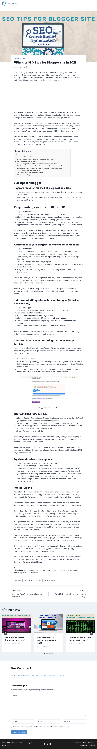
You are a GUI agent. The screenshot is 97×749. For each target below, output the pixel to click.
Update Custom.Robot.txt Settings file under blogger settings (41, 168)
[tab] (44, 653)
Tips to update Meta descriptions (31, 173)
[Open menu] (93, 3)
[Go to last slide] (5, 633)
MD (17, 67)
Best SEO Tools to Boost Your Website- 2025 (47, 640)
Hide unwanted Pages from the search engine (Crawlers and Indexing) (44, 166)
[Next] (91, 633)
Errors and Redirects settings (30, 170)
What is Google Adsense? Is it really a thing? (70, 594)
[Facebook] (44, 744)
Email (40, 721)
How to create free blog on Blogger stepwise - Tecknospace (43, 676)
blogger (18, 581)
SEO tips (38, 581)
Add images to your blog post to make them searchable (38, 164)
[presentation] (16, 623)
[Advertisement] (48, 98)
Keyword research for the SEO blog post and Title (36, 159)
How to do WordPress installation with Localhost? (26, 594)
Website (66, 721)
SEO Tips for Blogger (23, 157)
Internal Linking (25, 175)
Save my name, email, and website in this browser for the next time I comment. (41, 727)
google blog (27, 581)
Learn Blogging (19, 58)
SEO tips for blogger (50, 581)
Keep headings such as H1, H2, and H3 (30, 161)
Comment (16, 696)
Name (15, 721)
